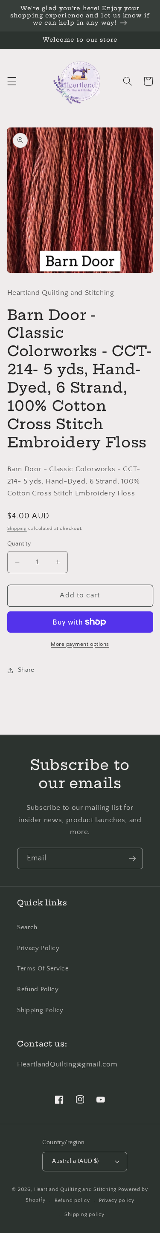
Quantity (19, 543)
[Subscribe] (132, 859)
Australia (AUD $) (75, 1161)
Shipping (17, 528)
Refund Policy (38, 989)
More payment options (80, 644)
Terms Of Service (43, 968)
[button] (11, 81)
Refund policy (72, 1200)
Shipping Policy (40, 1010)
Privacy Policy (38, 948)
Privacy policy (116, 1200)
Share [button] (26, 669)
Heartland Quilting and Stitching (75, 1189)
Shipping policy (84, 1214)
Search (27, 927)
